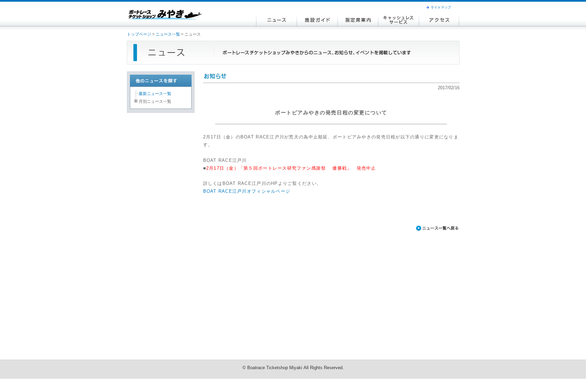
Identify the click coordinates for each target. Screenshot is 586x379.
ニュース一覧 (168, 34)
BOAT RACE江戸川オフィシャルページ (247, 191)
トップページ (139, 34)
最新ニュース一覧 (155, 93)
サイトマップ (441, 7)
